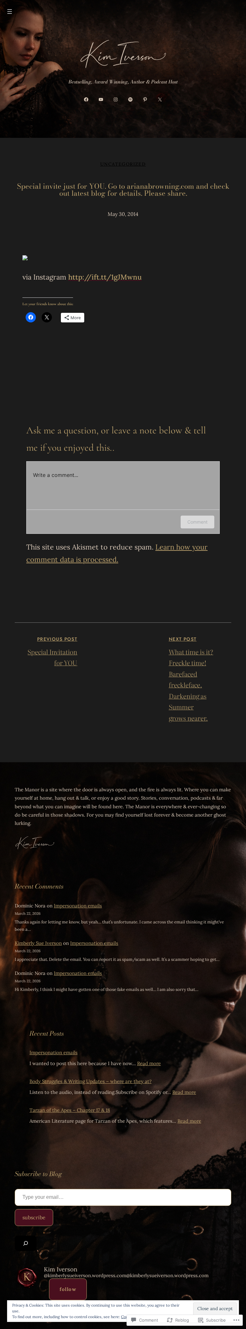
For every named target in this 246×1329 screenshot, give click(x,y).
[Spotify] (130, 98)
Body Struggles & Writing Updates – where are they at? (90, 1081)
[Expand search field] (26, 1243)
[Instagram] (115, 98)
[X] (159, 98)
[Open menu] (9, 11)
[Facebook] (86, 98)
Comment (197, 522)
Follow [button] (68, 1289)
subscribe (33, 1217)
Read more (149, 1063)
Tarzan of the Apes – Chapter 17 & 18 (69, 1110)
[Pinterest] (145, 98)
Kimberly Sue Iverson (38, 943)
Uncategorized (123, 164)
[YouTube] (100, 98)
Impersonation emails (78, 906)
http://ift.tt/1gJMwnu (105, 277)
